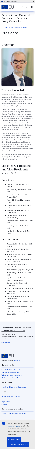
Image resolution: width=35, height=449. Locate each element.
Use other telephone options (10, 372)
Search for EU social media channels (13, 387)
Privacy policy (6, 399)
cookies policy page (14, 426)
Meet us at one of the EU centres (12, 378)
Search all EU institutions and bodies (13, 413)
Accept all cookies (14, 439)
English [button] (22, 7)
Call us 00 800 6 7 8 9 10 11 (10, 369)
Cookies (4, 404)
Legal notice (5, 401)
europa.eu (17, 360)
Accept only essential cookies (18, 444)
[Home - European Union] (10, 7)
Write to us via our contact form (11, 375)
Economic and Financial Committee (15, 27)
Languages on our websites (10, 396)
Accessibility (5, 342)
